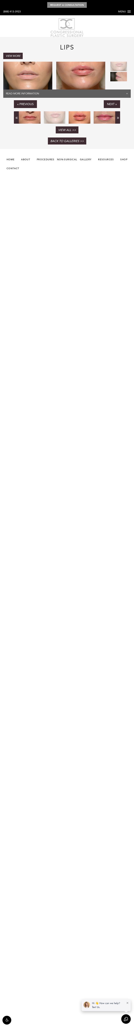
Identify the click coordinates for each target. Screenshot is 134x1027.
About (25, 159)
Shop (123, 159)
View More (13, 55)
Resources (106, 159)
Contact (13, 168)
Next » (112, 104)
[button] (6, 1020)
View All (64, 130)
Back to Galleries (64, 141)
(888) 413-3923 (12, 11)
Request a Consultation (67, 5)
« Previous (25, 104)
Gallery (86, 159)
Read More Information (22, 93)
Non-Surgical (67, 159)
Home (11, 159)
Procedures (45, 159)
